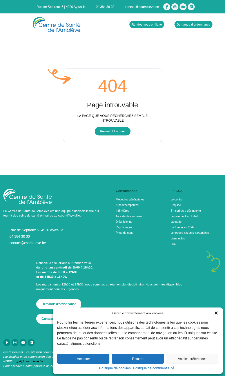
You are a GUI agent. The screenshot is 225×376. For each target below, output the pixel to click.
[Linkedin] (191, 6)
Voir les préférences (192, 359)
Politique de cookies (115, 368)
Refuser (137, 359)
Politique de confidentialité (153, 368)
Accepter (83, 359)
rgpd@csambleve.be (29, 361)
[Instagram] (174, 6)
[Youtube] (183, 6)
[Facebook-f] (166, 6)
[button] (216, 313)
